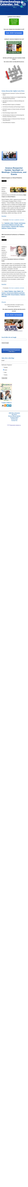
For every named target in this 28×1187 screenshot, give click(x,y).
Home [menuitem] (1, 6)
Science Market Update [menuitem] (14, 416)
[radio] (14, 368)
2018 (21, 224)
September (7, 223)
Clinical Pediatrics (6, 226)
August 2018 (7, 294)
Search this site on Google (9, 337)
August (6, 291)
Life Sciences (22, 223)
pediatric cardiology (17, 211)
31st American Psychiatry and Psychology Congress (14, 106)
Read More (4, 216)
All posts (4, 302)
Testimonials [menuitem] (3, 14)
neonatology (9, 211)
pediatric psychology (12, 213)
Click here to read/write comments (16, 219)
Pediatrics (10, 291)
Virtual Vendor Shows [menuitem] (5, 9)
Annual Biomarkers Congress (9, 122)
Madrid (19, 291)
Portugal (16, 223)
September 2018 (15, 226)
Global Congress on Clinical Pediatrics (12, 177)
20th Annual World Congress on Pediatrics (11, 104)
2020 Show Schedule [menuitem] (14, 413)
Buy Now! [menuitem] (14, 414)
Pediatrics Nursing (11, 228)
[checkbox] (14, 371)
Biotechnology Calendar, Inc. (15, 425)
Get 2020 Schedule (14, 33)
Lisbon (11, 223)
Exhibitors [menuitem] (2, 11)
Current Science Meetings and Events (11, 224)
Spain (15, 291)
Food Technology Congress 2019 (10, 112)
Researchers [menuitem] (3, 8)
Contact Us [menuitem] (14, 420)
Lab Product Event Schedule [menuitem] (6, 12)
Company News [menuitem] (14, 417)
